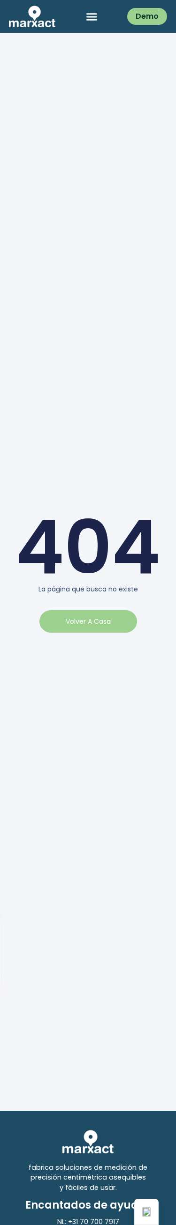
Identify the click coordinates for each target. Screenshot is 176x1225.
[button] (91, 16)
